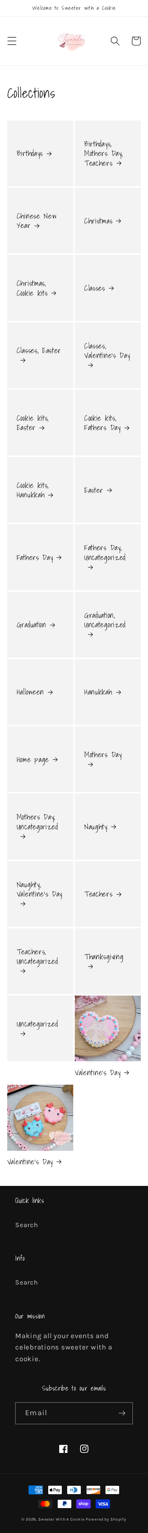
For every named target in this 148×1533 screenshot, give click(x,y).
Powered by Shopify (106, 1519)
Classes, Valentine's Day (107, 351)
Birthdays (30, 153)
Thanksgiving (103, 957)
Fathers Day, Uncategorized (105, 553)
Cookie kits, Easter (33, 422)
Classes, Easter (39, 351)
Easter (93, 490)
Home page (33, 759)
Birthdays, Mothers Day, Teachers (103, 153)
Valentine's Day (97, 1072)
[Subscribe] (122, 1413)
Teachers (98, 893)
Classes (94, 288)
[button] (12, 41)
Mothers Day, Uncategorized (37, 822)
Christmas (98, 220)
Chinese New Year (37, 220)
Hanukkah (98, 691)
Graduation (31, 624)
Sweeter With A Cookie (61, 1519)
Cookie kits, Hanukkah (33, 490)
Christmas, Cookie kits (32, 288)
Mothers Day (103, 755)
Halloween (30, 691)
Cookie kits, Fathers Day (102, 422)
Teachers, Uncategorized (37, 957)
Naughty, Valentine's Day (39, 890)
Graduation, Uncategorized (105, 620)
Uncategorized (37, 1024)
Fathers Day (35, 557)
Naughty (95, 826)
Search (26, 1225)
